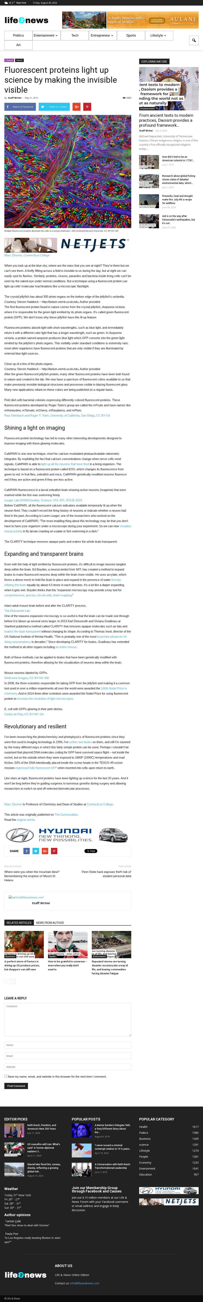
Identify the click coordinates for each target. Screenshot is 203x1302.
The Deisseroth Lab (17, 610)
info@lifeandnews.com (84, 1283)
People (143, 1156)
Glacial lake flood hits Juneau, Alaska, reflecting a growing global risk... (44, 1168)
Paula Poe (11, 1234)
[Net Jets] (169, 1204)
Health (19, 60)
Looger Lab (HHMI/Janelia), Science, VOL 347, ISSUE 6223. (43, 500)
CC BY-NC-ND (39, 678)
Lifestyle (156, 35)
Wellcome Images (16, 678)
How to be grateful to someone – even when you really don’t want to (67, 965)
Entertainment (44, 35)
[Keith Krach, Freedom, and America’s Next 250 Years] (14, 1130)
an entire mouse (66, 647)
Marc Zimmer (13, 255)
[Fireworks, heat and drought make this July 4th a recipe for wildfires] (149, 201)
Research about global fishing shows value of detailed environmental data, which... (178, 180)
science (144, 1145)
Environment (99, 956)
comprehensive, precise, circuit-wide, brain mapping (38, 595)
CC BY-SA (103, 415)
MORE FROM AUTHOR (50, 922)
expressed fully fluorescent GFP (36, 768)
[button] (194, 40)
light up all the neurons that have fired (65, 464)
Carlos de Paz (13, 714)
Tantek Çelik (13, 1221)
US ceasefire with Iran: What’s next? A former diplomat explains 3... (43, 1148)
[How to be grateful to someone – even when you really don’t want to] (67, 944)
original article (25, 819)
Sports (131, 35)
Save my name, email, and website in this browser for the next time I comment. (57, 1076)
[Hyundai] (169, 1193)
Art (18, 45)
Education (145, 1174)
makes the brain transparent (22, 631)
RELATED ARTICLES (19, 922)
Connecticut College (37, 255)
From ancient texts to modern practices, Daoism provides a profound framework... (166, 120)
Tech (74, 35)
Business (10, 956)
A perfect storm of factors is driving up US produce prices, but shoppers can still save (22, 965)
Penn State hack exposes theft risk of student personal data (106, 874)
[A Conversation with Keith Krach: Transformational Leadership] (82, 1170)
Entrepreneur (100, 35)
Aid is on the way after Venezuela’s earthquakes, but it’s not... (178, 220)
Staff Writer (15, 97)
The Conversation (66, 814)
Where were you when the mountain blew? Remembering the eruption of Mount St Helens (31, 876)
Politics (18, 35)
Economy (145, 1162)
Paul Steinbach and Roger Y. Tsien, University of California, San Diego (49, 415)
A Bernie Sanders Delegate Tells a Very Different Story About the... (112, 1129)
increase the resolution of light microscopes (45, 698)
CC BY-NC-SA (34, 714)
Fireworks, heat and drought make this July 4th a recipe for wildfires (177, 200)
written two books (80, 742)
